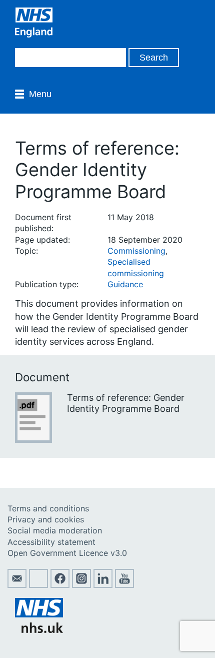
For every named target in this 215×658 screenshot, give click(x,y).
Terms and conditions (48, 508)
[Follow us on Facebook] (60, 585)
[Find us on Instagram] (81, 585)
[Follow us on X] (38, 585)
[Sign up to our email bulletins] (17, 585)
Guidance (125, 284)
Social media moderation (55, 530)
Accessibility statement (52, 542)
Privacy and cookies (46, 519)
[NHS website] (39, 630)
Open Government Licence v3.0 (67, 553)
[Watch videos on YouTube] (124, 585)
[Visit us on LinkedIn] (103, 585)
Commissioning (137, 251)
